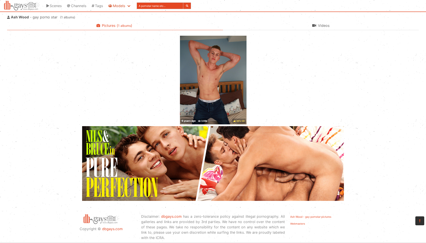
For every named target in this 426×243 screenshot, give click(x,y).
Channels (78, 6)
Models (119, 6)
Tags (99, 6)
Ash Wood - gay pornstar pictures (310, 216)
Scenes (56, 6)
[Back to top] (419, 220)
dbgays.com (112, 229)
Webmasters (297, 223)
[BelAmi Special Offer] (213, 199)
